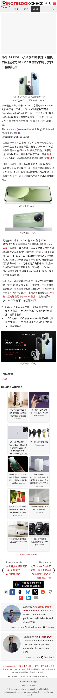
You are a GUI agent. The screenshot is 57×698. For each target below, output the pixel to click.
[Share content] (6, 592)
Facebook (48, 657)
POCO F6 (49, 158)
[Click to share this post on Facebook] (12, 592)
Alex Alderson (31, 610)
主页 (16, 8)
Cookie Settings (28, 681)
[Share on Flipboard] (21, 597)
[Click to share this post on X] (35, 592)
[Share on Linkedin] (28, 597)
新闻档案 (44, 666)
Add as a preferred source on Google (31, 584)
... (53, 8)
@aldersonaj (35, 627)
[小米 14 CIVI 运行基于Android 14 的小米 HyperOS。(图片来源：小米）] (28, 82)
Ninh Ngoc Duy (43, 636)
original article (43, 606)
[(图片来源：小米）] (28, 195)
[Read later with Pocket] (50, 592)
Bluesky (49, 627)
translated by (24, 129)
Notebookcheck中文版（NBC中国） (18, 666)
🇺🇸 (15, 133)
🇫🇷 (19, 133)
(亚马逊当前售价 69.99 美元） (22, 296)
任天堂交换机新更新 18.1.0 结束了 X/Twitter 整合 (16, 570)
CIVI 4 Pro (24, 150)
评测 (26, 8)
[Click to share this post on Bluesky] (27, 592)
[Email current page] (36, 598)
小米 (4, 379)
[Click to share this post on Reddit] (43, 592)
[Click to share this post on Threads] (20, 592)
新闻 (35, 8)
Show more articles (28, 554)
